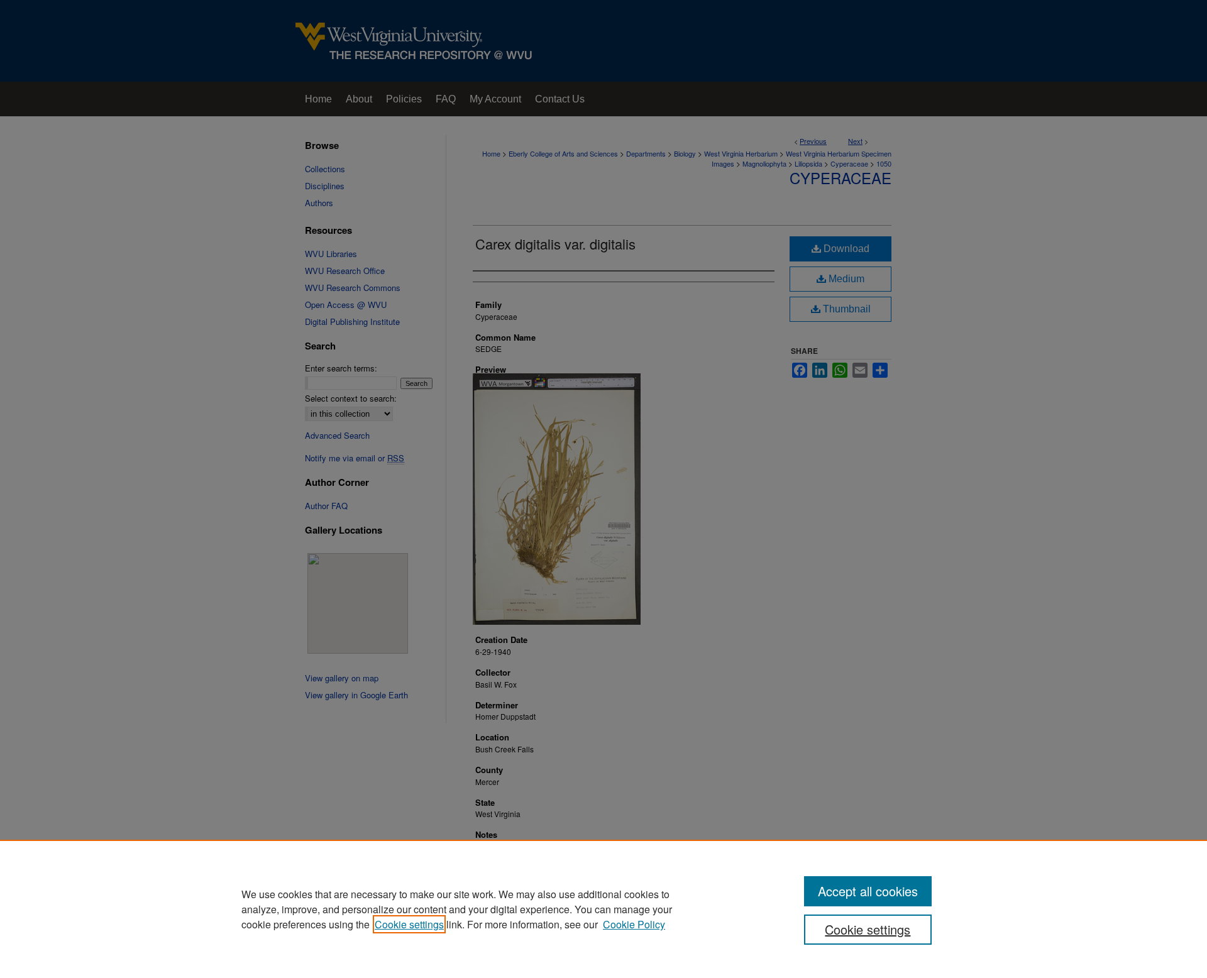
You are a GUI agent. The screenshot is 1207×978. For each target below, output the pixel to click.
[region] (603, 909)
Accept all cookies (868, 891)
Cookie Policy (634, 924)
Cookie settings (409, 924)
